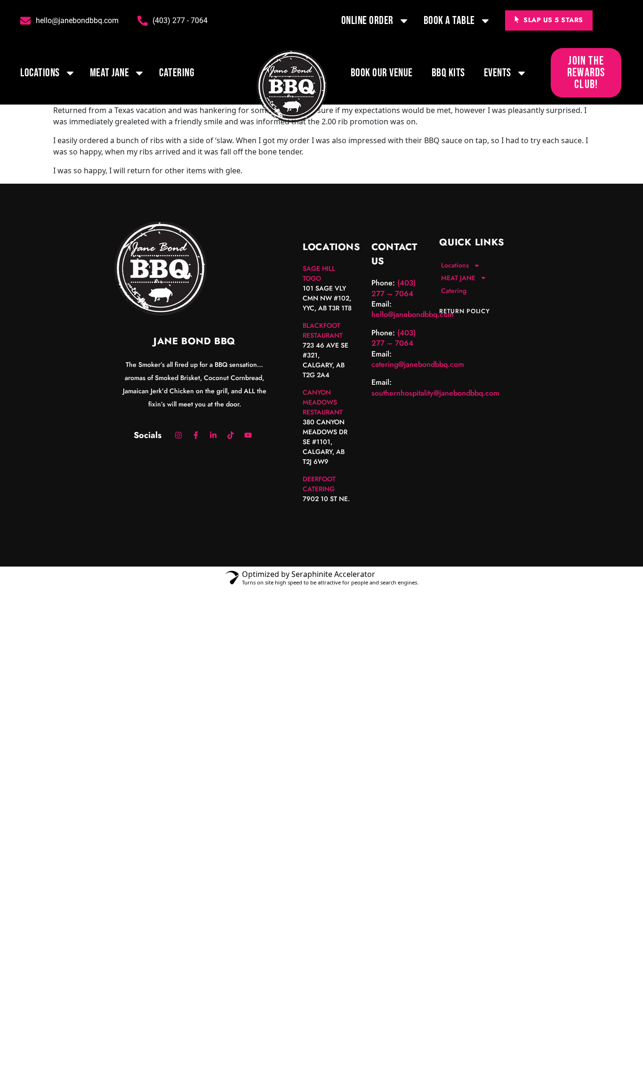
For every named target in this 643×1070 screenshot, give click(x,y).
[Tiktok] (230, 435)
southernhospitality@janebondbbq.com (435, 393)
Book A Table (449, 20)
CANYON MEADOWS (320, 397)
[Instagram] (178, 435)
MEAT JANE (109, 73)
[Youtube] (248, 435)
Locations (40, 73)
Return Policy (464, 311)
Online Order (367, 20)
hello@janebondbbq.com (412, 314)
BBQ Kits (448, 73)
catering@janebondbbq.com (417, 364)
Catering (176, 73)
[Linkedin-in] (213, 435)
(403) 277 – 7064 (393, 288)
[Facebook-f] (195, 435)
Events (497, 73)
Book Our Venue (382, 73)
